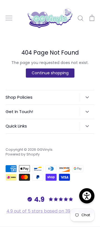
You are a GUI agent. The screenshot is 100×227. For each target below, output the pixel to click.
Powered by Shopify (23, 154)
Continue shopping (50, 73)
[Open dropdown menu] (87, 97)
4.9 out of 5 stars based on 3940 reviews (50, 211)
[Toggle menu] (9, 18)
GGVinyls (44, 149)
